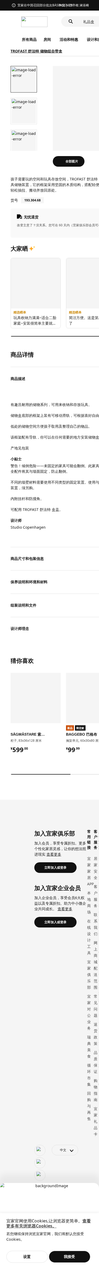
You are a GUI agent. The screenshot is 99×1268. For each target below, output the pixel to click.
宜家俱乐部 (89, 974)
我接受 (69, 1256)
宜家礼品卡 (95, 1121)
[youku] (39, 1175)
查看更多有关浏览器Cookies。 (48, 1223)
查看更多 (53, 854)
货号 (14, 200)
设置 (27, 1256)
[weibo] (39, 1162)
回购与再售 (89, 1106)
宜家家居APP (90, 871)
